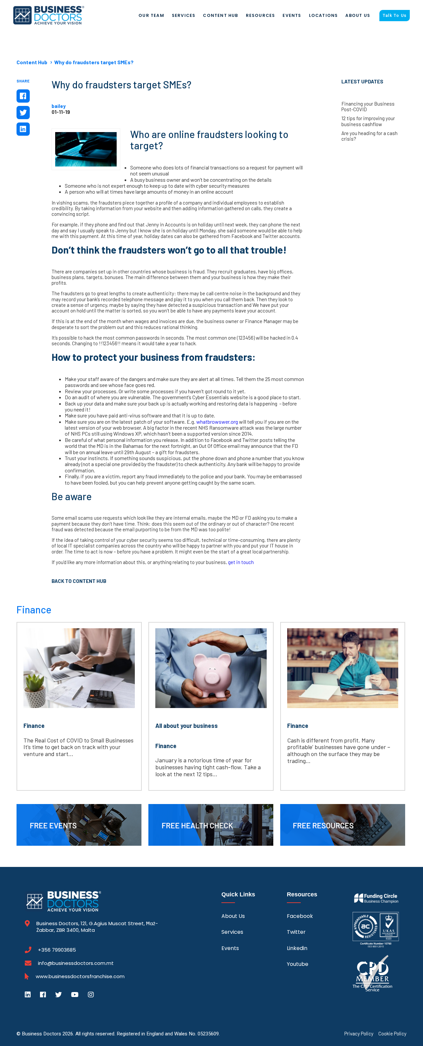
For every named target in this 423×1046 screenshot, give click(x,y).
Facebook (300, 916)
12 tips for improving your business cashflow (368, 121)
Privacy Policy (358, 1033)
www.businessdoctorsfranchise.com (80, 976)
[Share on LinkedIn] (23, 129)
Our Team (151, 15)
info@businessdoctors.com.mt (76, 963)
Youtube (297, 964)
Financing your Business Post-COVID (368, 106)
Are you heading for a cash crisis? (369, 136)
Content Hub (220, 15)
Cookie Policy (392, 1033)
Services (184, 15)
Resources (260, 15)
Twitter (296, 932)
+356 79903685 (57, 950)
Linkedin (297, 948)
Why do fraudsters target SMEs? (94, 62)
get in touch (241, 562)
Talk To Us (394, 16)
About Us (357, 15)
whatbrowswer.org (217, 421)
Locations (323, 15)
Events (292, 15)
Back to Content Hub (79, 581)
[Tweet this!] (23, 112)
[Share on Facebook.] (23, 96)
